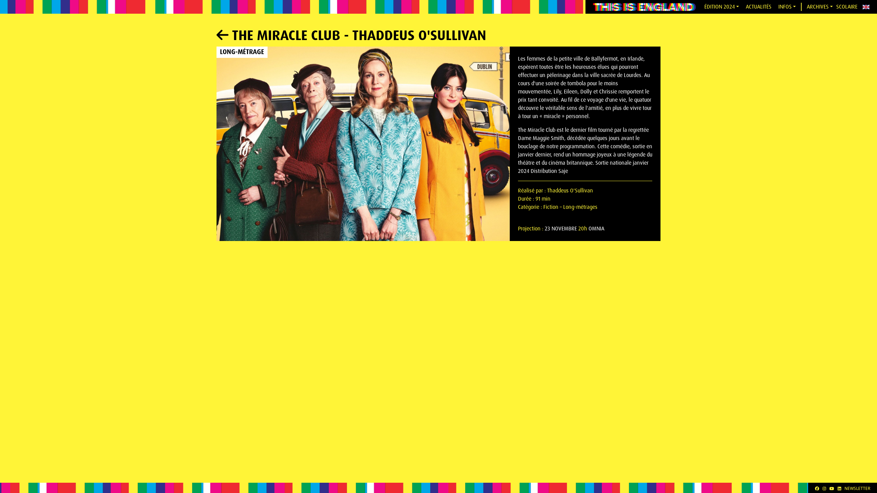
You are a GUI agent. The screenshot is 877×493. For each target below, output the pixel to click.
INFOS (785, 6)
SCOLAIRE (846, 6)
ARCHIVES (818, 6)
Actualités (758, 6)
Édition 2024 (719, 6)
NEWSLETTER (857, 488)
